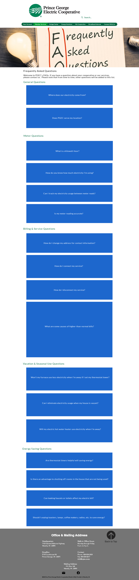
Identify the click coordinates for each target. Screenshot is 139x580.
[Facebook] (78, 573)
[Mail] (63, 573)
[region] (69, 95)
